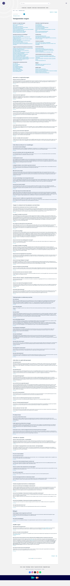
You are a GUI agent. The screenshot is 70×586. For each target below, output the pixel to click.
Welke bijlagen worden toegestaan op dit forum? (43, 64)
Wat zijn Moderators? (38, 25)
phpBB (32, 558)
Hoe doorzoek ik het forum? (39, 48)
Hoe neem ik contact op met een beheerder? (42, 72)
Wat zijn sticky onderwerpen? (17, 69)
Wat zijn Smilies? (15, 65)
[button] (48, 3)
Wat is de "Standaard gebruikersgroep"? (41, 31)
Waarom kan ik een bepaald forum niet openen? (20, 54)
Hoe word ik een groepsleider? (40, 28)
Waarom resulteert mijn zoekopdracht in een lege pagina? (44, 50)
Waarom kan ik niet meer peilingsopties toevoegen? (21, 52)
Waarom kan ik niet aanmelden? (18, 28)
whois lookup (32, 539)
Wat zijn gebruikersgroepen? (39, 26)
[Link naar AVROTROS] (33, 577)
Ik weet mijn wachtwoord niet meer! (18, 30)
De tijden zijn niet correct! (17, 37)
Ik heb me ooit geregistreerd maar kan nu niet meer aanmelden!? (23, 29)
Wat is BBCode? (15, 63)
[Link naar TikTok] (35, 572)
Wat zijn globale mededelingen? (18, 67)
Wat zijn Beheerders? (38, 24)
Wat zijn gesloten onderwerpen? (18, 70)
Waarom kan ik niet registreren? (18, 26)
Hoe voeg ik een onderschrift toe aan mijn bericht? (21, 50)
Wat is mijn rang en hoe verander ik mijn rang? (20, 42)
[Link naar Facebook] (30, 572)
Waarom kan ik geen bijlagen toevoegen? (19, 55)
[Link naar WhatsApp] (40, 572)
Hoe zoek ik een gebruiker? (39, 51)
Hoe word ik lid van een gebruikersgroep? (41, 27)
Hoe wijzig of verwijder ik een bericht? (18, 49)
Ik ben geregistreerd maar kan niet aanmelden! (20, 27)
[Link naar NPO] (37, 578)
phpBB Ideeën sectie (17, 534)
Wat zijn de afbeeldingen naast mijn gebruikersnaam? (21, 40)
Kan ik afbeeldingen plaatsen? (17, 66)
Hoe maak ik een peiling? (17, 51)
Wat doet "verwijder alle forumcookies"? (19, 32)
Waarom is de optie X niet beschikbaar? (41, 69)
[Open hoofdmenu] (66, 3)
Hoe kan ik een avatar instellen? (18, 41)
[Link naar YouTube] (38, 572)
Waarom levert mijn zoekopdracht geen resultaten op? (44, 49)
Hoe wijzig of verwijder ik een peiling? (18, 53)
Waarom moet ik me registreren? (18, 24)
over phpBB (43, 528)
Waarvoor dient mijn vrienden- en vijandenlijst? (43, 42)
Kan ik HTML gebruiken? (16, 64)
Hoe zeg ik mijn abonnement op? (40, 60)
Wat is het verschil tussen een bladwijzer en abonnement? (44, 55)
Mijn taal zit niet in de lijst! (17, 39)
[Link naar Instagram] (32, 572)
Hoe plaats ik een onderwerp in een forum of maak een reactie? (23, 48)
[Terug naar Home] (3, 3)
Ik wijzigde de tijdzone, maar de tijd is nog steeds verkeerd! (22, 38)
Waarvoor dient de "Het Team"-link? (41, 32)
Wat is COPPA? (15, 25)
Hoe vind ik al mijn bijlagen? (39, 65)
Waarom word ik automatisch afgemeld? (19, 31)
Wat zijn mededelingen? (16, 68)
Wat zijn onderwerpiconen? (17, 71)
